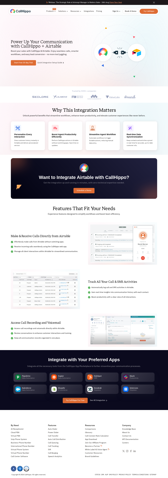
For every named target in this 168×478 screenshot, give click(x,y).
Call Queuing (53, 443)
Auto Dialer (52, 429)
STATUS (97, 474)
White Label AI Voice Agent (96, 450)
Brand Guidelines (92, 456)
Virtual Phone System (20, 450)
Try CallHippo (149, 11)
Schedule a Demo (84, 190)
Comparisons (90, 429)
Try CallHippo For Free (75, 400)
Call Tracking (53, 446)
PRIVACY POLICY (125, 474)
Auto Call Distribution (57, 439)
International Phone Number (23, 446)
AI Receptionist (17, 429)
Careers (125, 443)
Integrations (89, 11)
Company (126, 425)
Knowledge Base (129, 429)
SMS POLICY (113, 474)
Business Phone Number (21, 443)
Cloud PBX (15, 432)
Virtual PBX (15, 436)
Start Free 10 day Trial (23, 63)
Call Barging (53, 453)
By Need (15, 425)
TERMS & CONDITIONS (140, 474)
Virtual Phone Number (20, 453)
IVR (49, 450)
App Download (91, 439)
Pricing (99, 11)
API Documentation (130, 439)
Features (52, 425)
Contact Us (126, 436)
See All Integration (97, 400)
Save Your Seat (116, 2)
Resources (90, 425)
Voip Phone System (19, 439)
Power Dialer (53, 432)
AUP (106, 474)
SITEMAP (153, 474)
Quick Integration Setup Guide (49, 63)
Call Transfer (53, 436)
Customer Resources (93, 453)
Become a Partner (92, 446)
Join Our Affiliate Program (95, 443)
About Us (126, 432)
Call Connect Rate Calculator (97, 436)
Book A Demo (130, 11)
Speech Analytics (55, 456)
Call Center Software (19, 456)
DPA (102, 474)
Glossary (88, 432)
